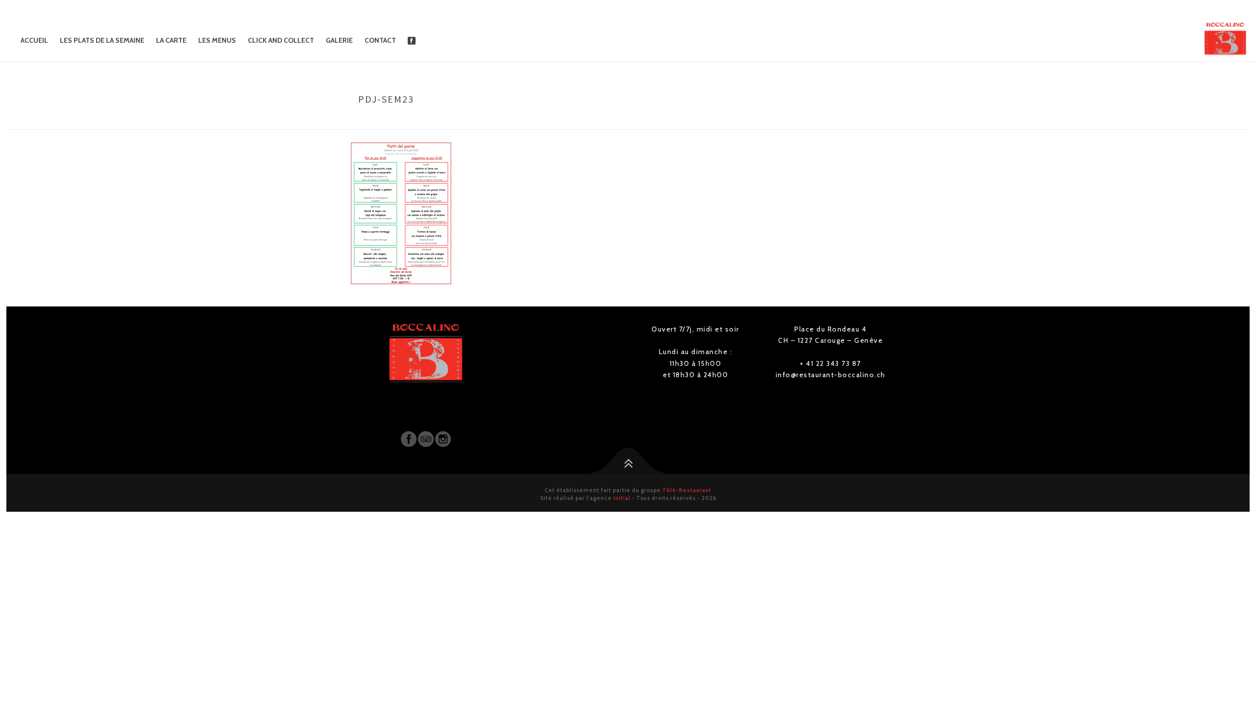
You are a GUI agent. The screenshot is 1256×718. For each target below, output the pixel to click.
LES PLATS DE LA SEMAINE (102, 40)
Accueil (773, 120)
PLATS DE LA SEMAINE (823, 120)
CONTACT (380, 40)
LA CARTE (171, 40)
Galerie (339, 40)
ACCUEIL (34, 40)
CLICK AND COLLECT (281, 40)
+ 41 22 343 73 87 (830, 363)
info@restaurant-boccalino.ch (831, 374)
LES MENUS (217, 40)
